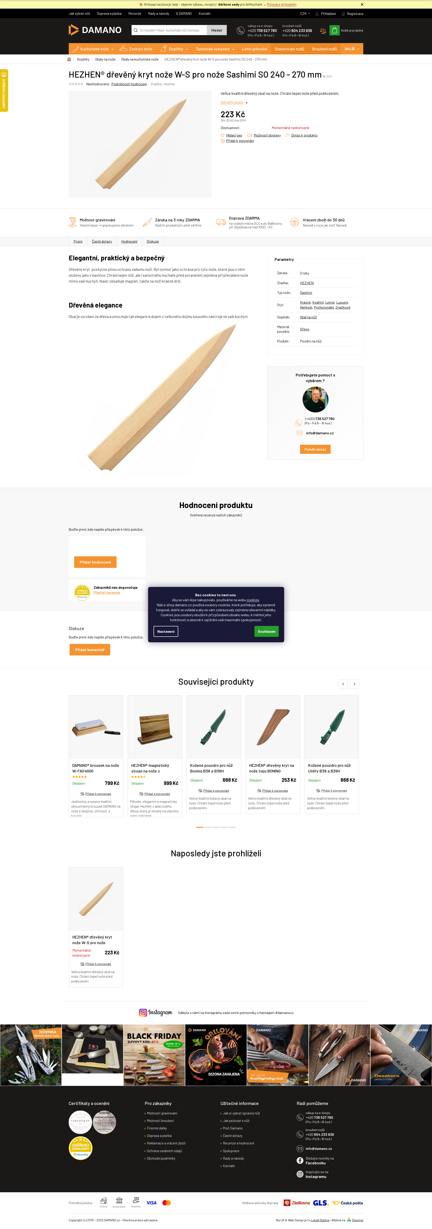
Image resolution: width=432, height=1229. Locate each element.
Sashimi (306, 292)
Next (354, 684)
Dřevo (304, 329)
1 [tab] (199, 827)
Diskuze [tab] (153, 241)
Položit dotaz (315, 449)
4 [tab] (224, 827)
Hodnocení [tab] (129, 241)
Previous (343, 684)
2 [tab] (208, 827)
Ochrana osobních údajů (164, 1151)
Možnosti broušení (160, 1121)
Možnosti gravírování (162, 1113)
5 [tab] (232, 827)
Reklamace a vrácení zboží (166, 1143)
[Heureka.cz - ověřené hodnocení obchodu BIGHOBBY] (81, 1148)
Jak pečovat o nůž (236, 1121)
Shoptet (358, 1220)
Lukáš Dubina (320, 1220)
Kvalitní (318, 302)
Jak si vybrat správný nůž (241, 1113)
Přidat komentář (90, 649)
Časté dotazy (102, 241)
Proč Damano (233, 1128)
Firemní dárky (157, 1128)
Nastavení (165, 631)
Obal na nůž (308, 317)
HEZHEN (307, 283)
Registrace (355, 13)
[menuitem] (93, 48)
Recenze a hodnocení (238, 1143)
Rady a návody (158, 13)
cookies (253, 600)
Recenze (134, 13)
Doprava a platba (109, 13)
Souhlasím (266, 631)
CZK (303, 13)
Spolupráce (231, 1151)
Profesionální (324, 307)
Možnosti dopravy (267, 135)
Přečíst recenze (107, 592)
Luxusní (342, 302)
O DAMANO (184, 13)
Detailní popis (232, 102)
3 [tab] (216, 827)
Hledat (216, 30)
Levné (329, 302)
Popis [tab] (78, 241)
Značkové (342, 307)
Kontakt (205, 13)
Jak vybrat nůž (79, 13)
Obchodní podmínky (161, 1158)
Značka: (163, 84)
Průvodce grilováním (281, 4)
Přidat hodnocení (95, 562)
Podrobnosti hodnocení (129, 84)
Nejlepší (306, 307)
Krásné (305, 302)
